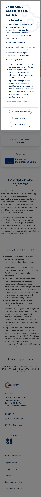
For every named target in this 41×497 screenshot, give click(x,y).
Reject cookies (19, 124)
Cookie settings (19, 118)
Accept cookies (19, 111)
